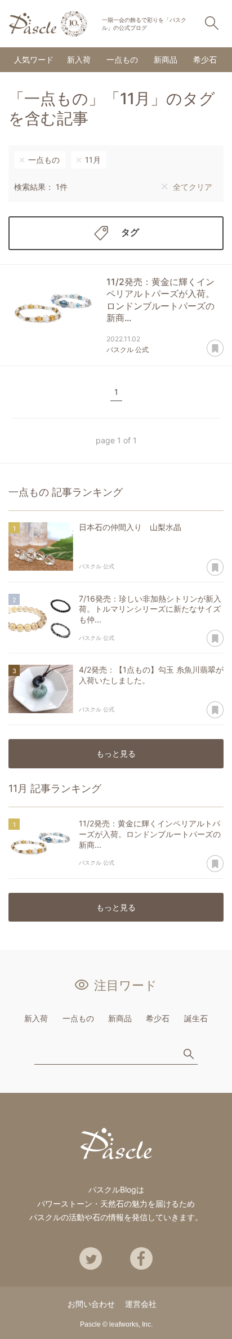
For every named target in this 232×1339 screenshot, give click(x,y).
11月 (93, 159)
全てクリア (192, 187)
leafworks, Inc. (131, 1324)
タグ (130, 232)
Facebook (141, 1258)
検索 (211, 23)
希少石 (205, 59)
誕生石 (196, 1018)
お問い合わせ (91, 1304)
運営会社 (141, 1304)
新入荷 (79, 59)
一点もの (122, 59)
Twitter (90, 1258)
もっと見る (116, 753)
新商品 (165, 59)
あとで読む (215, 348)
